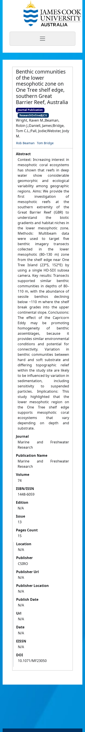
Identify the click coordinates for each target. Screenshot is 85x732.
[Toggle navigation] (42, 39)
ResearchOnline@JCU (33, 115)
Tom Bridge (45, 143)
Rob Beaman (25, 143)
